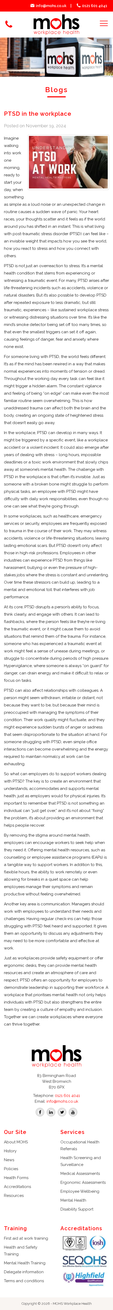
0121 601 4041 (94, 6)
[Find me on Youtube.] (73, 1112)
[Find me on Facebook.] (39, 1112)
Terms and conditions (24, 1281)
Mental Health (73, 1200)
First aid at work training (26, 1238)
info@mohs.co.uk (51, 6)
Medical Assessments (80, 1173)
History (10, 1151)
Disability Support (76, 1209)
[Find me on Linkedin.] (51, 1112)
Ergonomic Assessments (83, 1182)
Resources (14, 1195)
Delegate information (24, 1272)
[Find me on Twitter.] (62, 1112)
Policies (11, 1168)
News (9, 1160)
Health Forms (16, 1177)
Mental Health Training (24, 1263)
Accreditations (17, 1186)
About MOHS (16, 1142)
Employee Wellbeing (79, 1191)
